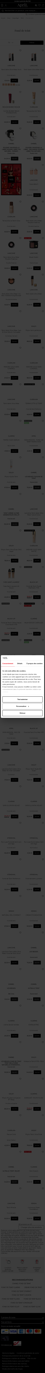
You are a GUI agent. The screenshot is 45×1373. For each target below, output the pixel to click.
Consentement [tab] (7, 663)
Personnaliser (21, 706)
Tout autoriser (22, 699)
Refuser (22, 713)
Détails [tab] (19, 663)
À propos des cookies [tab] (34, 663)
